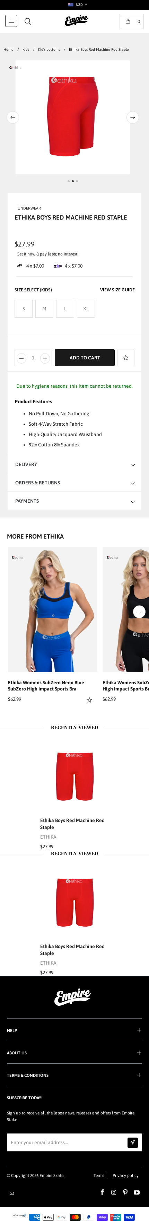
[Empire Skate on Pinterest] (125, 1192)
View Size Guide (117, 289)
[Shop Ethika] (18, 557)
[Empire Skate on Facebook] (102, 1192)
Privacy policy (126, 1175)
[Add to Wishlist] (126, 357)
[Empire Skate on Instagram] (114, 1192)
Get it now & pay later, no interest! (48, 254)
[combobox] (77, 5)
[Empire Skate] (76, 25)
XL (86, 308)
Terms (99, 1175)
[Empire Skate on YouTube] (137, 1192)
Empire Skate (51, 1175)
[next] (138, 117)
